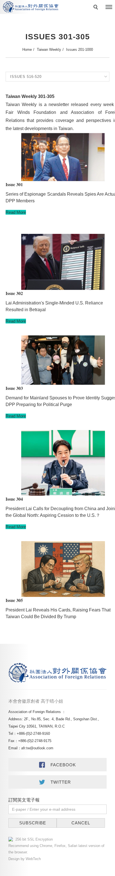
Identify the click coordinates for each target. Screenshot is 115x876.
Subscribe (32, 822)
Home (27, 49)
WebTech (33, 859)
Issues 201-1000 (79, 49)
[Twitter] (57, 782)
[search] (96, 8)
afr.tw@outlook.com (37, 748)
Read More (16, 212)
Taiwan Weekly (49, 49)
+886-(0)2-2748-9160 (33, 733)
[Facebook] (57, 764)
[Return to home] (31, 7)
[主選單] (109, 7)
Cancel (80, 822)
